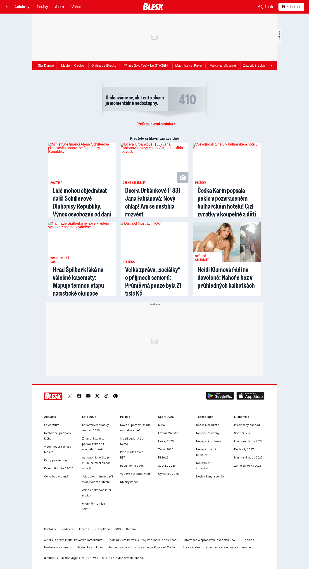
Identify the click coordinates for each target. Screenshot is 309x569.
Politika (56, 182)
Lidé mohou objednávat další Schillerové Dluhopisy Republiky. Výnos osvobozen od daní (82, 202)
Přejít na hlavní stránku (154, 123)
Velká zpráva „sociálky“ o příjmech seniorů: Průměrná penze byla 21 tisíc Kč (153, 281)
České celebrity (134, 182)
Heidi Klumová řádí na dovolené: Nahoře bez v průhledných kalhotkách (226, 277)
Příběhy (200, 182)
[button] (220, 396)
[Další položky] (271, 65)
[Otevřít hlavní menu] (7, 7)
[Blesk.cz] (153, 6)
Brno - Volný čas (59, 259)
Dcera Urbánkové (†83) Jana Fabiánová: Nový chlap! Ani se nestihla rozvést (152, 202)
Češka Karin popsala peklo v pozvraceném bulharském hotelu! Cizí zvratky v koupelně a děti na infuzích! (226, 206)
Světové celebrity (202, 257)
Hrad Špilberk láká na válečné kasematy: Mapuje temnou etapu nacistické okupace (78, 281)
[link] (70, 396)
